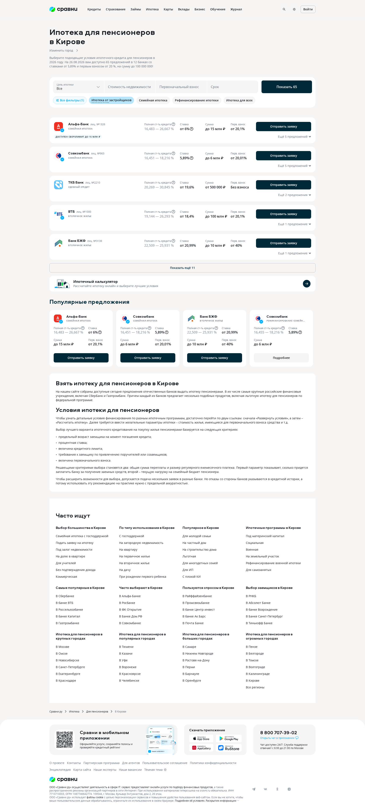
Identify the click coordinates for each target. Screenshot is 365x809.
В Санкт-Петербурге (70, 667)
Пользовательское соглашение (164, 763)
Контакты (74, 763)
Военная (252, 550)
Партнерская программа (101, 763)
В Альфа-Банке (130, 596)
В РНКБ (251, 596)
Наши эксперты (105, 770)
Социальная (255, 543)
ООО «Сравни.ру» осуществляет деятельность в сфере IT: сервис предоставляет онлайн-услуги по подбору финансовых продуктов (131, 787)
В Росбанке (127, 603)
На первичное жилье (134, 556)
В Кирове (252, 680)
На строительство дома (199, 550)
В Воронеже (127, 667)
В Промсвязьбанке (196, 603)
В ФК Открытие (130, 609)
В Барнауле (190, 674)
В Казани (125, 653)
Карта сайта (82, 770)
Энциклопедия (60, 770)
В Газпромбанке (67, 623)
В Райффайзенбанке (197, 596)
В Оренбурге (191, 680)
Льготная (189, 556)
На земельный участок (262, 556)
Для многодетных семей (200, 563)
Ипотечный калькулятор (95, 281)
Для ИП (187, 570)
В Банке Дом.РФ (130, 616)
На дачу (125, 570)
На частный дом (194, 543)
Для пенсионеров (97, 711)
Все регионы (255, 687)
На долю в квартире (70, 556)
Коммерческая (66, 577)
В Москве (62, 647)
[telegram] (254, 789)
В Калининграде (258, 674)
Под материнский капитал (265, 536)
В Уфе (123, 660)
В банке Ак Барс (194, 616)
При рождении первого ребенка (142, 577)
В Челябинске (129, 680)
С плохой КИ (191, 577)
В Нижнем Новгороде (197, 653)
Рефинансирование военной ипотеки (273, 563)
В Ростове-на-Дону (196, 660)
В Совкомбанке (130, 623)
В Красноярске (130, 674)
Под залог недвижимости (74, 550)
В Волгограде (255, 667)
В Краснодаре (66, 680)
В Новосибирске (67, 660)
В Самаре (189, 647)
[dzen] (289, 789)
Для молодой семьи (196, 536)
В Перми (188, 667)
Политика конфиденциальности (213, 763)
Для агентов (131, 763)
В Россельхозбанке (69, 609)
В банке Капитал (68, 616)
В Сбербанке (65, 596)
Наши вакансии (130, 770)
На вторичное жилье (134, 563)
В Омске (62, 653)
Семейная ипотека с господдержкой (82, 536)
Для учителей (66, 563)
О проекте (56, 763)
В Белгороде (255, 653)
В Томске (252, 660)
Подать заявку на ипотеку (74, 543)
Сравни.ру (55, 711)
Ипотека (74, 711)
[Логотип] (147, 779)
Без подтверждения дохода (75, 570)
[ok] (277, 789)
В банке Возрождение (262, 609)
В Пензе (251, 647)
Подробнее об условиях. (190, 800)
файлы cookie (95, 797)
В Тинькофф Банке (259, 623)
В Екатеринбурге (68, 674)
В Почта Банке (193, 623)
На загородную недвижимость (141, 543)
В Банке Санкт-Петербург (264, 616)
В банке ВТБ (64, 603)
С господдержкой (131, 536)
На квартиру (128, 550)
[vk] (265, 789)
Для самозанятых (258, 570)
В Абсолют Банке (258, 603)
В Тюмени (126, 647)
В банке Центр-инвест (198, 609)
